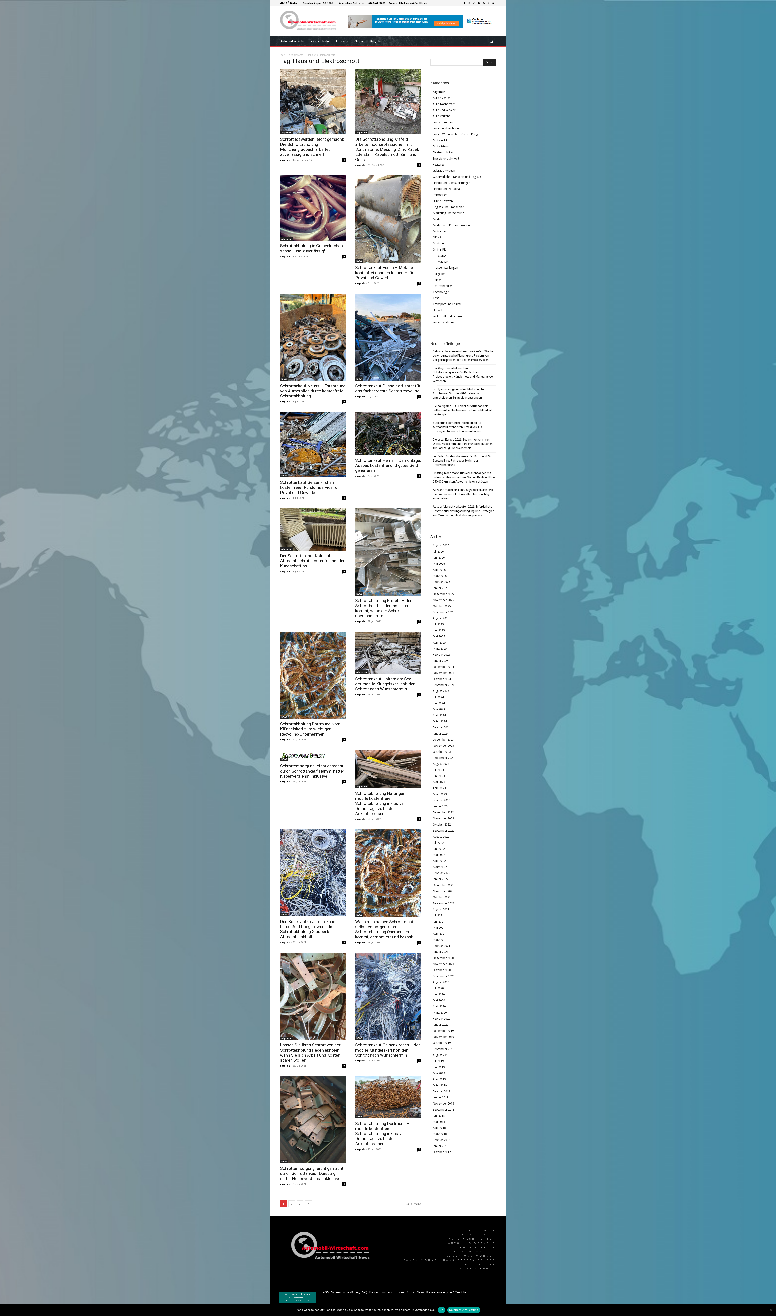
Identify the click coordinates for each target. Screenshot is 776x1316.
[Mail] (479, 3)
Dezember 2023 (443, 739)
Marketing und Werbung (448, 213)
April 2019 (439, 1079)
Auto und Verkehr (444, 110)
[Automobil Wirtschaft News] (331, 1247)
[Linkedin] (474, 3)
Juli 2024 (438, 697)
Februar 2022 (441, 873)
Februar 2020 (441, 1018)
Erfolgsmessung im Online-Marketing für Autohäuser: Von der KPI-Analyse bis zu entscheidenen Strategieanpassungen (459, 393)
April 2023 (439, 788)
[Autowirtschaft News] (309, 21)
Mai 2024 (439, 709)
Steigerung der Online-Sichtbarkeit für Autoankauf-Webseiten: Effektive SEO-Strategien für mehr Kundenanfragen (458, 427)
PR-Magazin (441, 261)
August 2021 (441, 909)
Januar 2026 (440, 588)
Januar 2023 (440, 806)
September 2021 (443, 903)
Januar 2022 (440, 879)
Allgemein (286, 132)
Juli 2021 (438, 915)
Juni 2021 (439, 921)
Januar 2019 (440, 1097)
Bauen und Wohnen (446, 128)
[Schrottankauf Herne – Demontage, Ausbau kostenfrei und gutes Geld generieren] (388, 433)
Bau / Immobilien (444, 122)
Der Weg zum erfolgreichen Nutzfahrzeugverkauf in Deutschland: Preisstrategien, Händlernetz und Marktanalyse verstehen (463, 375)
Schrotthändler (442, 286)
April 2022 (439, 861)
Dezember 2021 (443, 885)
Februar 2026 (441, 582)
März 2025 (440, 648)
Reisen (437, 280)
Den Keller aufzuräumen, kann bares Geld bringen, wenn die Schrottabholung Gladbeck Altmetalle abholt (307, 929)
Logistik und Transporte (448, 207)
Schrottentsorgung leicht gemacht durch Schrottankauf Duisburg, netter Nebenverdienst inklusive (311, 1173)
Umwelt (438, 310)
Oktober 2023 (442, 752)
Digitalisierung (442, 146)
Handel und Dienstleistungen (451, 183)
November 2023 (443, 745)
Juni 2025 (439, 630)
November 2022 (443, 818)
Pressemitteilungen (445, 268)
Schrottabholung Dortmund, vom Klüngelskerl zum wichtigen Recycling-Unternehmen (310, 729)
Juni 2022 (439, 849)
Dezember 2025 (443, 594)
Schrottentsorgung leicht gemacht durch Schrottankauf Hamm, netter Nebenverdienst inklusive (312, 771)
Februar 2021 (441, 946)
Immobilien (440, 195)
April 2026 (439, 570)
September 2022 (443, 830)
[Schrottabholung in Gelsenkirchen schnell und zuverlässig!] (313, 208)
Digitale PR (440, 140)
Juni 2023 (439, 776)
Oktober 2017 (442, 1152)
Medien (438, 219)
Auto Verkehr (441, 116)
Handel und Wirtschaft (447, 189)
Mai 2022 (439, 855)
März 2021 (440, 940)
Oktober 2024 (442, 679)
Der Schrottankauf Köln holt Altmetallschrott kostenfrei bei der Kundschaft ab (312, 560)
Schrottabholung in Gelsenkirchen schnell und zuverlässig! (311, 248)
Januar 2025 (440, 661)
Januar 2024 (440, 733)
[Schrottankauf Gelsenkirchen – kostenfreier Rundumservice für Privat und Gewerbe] (313, 444)
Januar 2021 (440, 952)
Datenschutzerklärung (463, 1309)
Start (282, 55)
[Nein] (771, 1310)
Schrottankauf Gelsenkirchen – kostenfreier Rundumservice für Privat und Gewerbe (309, 487)
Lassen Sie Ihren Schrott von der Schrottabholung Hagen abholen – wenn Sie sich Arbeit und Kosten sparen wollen (311, 1053)
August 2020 (441, 982)
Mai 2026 (439, 564)
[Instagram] (469, 3)
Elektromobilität (443, 152)
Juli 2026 (438, 551)
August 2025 (441, 618)
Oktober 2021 (442, 897)
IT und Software (443, 201)
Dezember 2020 (443, 958)
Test (436, 298)
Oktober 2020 (442, 970)
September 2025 (443, 612)
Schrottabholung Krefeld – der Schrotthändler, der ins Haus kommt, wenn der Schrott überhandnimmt (383, 608)
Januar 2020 (440, 1024)
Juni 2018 (439, 1115)
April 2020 (439, 1006)
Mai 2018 (439, 1122)
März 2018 (440, 1134)
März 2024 (440, 721)
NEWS (359, 260)
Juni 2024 (439, 703)
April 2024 (439, 715)
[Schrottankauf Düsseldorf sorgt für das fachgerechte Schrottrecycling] (388, 337)
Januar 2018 (440, 1146)
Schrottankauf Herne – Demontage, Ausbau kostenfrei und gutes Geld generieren (388, 465)
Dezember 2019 (443, 1031)
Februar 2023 (441, 800)
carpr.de (285, 159)
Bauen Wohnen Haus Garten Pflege (456, 134)
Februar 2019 (441, 1091)
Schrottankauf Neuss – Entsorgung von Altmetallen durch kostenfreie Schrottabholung (312, 391)
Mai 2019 (439, 1073)
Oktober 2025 (442, 606)
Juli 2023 (438, 770)
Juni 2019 (439, 1067)
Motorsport (440, 231)
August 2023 (441, 764)
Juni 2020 (439, 994)
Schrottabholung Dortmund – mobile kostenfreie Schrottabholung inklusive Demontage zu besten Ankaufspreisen (382, 1133)
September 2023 (443, 758)
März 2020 (440, 1012)
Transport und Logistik (447, 304)
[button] (491, 41)
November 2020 (443, 964)
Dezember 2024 (443, 667)
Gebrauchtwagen (444, 170)
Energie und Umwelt (446, 158)
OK (441, 1309)
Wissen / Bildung (443, 322)
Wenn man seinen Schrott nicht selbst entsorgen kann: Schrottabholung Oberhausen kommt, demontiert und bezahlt (384, 929)
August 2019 (441, 1055)
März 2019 (440, 1085)
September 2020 (443, 976)
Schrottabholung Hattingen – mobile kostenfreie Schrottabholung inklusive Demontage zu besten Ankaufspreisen (382, 803)
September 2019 (443, 1049)
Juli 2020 (438, 988)
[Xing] (493, 3)
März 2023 (440, 794)
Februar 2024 (441, 727)
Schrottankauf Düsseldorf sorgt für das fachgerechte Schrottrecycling (387, 388)
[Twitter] (488, 3)
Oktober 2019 (442, 1043)
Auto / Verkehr (442, 98)
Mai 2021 (439, 927)
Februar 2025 (441, 654)
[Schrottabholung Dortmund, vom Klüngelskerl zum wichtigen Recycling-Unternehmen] (313, 675)
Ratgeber (439, 274)
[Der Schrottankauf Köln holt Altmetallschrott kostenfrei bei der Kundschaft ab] (313, 529)
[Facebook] (464, 3)
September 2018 (443, 1109)
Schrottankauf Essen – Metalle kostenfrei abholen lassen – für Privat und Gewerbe (384, 272)
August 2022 (441, 836)
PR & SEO (439, 255)
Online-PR (439, 249)
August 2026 (441, 545)
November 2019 (443, 1037)
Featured (439, 164)
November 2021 (443, 891)
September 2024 (443, 685)
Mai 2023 (439, 782)
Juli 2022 (438, 843)
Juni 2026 (439, 557)
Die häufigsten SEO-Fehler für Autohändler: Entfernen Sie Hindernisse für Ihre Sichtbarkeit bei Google (462, 410)
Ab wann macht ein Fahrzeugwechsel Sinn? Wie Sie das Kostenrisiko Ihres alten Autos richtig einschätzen (463, 494)
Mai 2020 (439, 1000)
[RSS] (483, 3)
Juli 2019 (438, 1061)
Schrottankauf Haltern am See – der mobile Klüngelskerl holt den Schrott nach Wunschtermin (385, 683)
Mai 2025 (439, 636)
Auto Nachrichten (444, 104)
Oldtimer (438, 243)
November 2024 (443, 673)
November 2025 (443, 600)
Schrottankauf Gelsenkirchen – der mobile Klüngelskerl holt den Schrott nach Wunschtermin (387, 1050)
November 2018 (443, 1103)
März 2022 (440, 867)
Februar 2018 (441, 1140)
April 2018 (439, 1128)
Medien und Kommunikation (451, 225)
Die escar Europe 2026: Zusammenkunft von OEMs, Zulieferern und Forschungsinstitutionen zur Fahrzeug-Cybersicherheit (463, 444)
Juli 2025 (438, 624)
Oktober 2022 (442, 824)
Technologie (441, 292)
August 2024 (441, 691)
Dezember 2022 (443, 812)
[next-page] (308, 1203)
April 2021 (439, 933)
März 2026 (440, 576)
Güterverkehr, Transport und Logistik (457, 177)
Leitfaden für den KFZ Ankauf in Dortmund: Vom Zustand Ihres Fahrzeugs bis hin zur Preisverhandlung (463, 460)
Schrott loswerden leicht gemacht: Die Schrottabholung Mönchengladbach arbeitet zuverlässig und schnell (312, 147)
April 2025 (439, 642)
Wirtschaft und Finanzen (448, 316)
